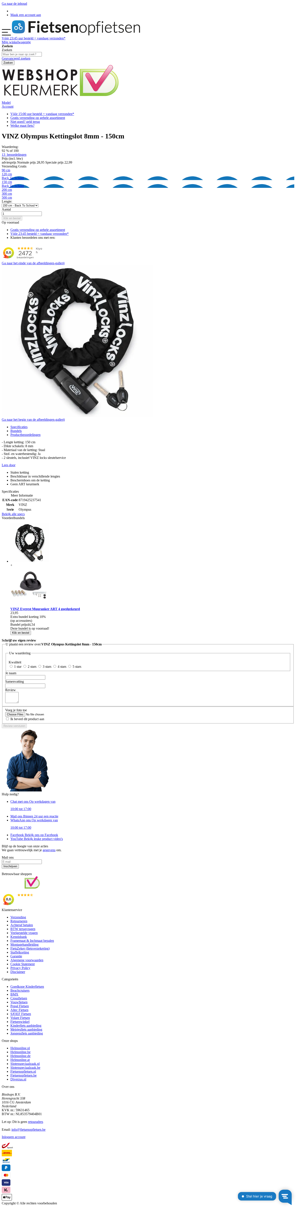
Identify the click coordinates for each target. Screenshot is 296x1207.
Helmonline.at (20, 1060)
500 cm (7, 197)
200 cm (7, 190)
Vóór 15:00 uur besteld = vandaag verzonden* (42, 114)
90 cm (6, 170)
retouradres (35, 1122)
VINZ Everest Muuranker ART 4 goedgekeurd (45, 609)
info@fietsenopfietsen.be (28, 1129)
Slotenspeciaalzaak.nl (25, 1064)
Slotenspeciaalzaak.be (25, 1067)
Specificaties (19, 427)
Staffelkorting (19, 952)
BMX (14, 994)
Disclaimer (17, 972)
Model (6, 102)
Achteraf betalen (21, 925)
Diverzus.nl (18, 1079)
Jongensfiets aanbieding (26, 1033)
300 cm (7, 193)
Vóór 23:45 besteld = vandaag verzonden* (39, 234)
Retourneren (18, 921)
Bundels (16, 431)
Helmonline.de (20, 1056)
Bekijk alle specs (13, 514)
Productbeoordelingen (25, 435)
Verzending (18, 917)
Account (7, 106)
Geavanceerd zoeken (16, 58)
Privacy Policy (20, 968)
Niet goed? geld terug (25, 121)
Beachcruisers (19, 990)
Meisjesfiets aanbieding (26, 1029)
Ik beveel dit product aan (27, 719)
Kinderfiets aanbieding (25, 1025)
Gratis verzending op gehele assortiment (37, 118)
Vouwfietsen (19, 1002)
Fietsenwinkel (19, 1021)
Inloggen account (13, 1137)
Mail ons (34, 816)
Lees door (8, 465)
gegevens (49, 850)
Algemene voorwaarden (26, 960)
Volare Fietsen (20, 1018)
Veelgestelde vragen (24, 933)
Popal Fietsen (19, 1006)
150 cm (13, 184)
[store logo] (76, 34)
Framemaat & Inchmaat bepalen (32, 940)
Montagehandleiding (24, 944)
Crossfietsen (18, 998)
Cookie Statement (22, 964)
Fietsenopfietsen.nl (23, 1071)
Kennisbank (18, 937)
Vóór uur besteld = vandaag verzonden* (33, 38)
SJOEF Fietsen (20, 1014)
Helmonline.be (20, 1052)
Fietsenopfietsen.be (23, 1075)
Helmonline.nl (20, 1048)
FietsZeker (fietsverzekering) (30, 948)
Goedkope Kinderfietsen (27, 986)
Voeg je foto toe (16, 710)
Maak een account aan (25, 15)
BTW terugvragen (22, 929)
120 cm (13, 176)
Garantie (16, 956)
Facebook (34, 835)
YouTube (36, 839)
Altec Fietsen (19, 1010)
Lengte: (7, 201)
